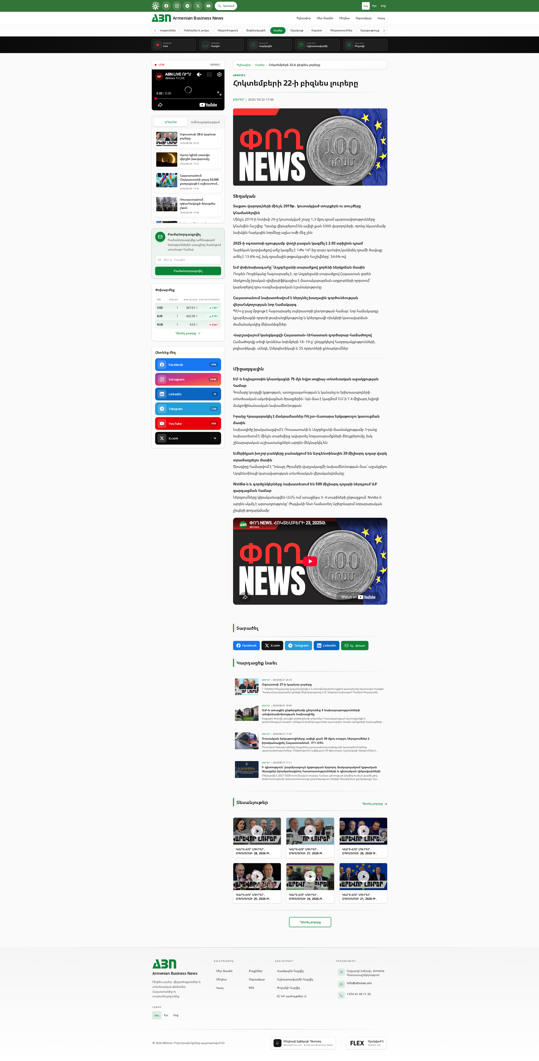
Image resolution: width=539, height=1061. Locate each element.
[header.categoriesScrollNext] (384, 30)
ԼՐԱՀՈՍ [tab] (171, 122)
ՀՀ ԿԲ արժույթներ (290, 996)
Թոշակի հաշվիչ (288, 988)
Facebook (249, 645)
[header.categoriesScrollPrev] (155, 30)
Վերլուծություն (227, 30)
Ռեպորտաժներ (341, 30)
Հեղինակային (255, 30)
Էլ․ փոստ (357, 645)
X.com (275, 645)
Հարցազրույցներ (372, 30)
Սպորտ (316, 30)
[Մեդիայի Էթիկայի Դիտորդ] (156, 6)
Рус (374, 6)
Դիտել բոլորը (185, 333)
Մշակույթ (296, 30)
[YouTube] (208, 6)
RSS (251, 988)
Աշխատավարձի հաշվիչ (295, 979)
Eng (383, 6)
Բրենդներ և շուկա (196, 30)
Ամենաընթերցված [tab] (205, 122)
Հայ (366, 6)
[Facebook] (166, 6)
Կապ (381, 18)
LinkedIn (329, 645)
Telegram (301, 645)
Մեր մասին (325, 18)
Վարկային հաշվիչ (290, 971)
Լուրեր (278, 30)
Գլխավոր (303, 18)
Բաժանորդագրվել (188, 271)
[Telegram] (187, 6)
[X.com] (198, 6)
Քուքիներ (256, 971)
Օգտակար (364, 18)
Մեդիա (344, 18)
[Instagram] (177, 6)
